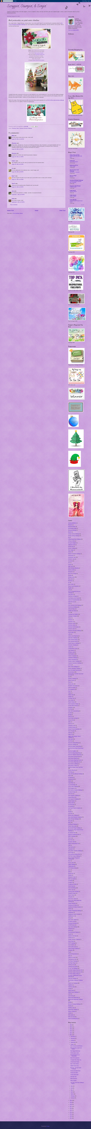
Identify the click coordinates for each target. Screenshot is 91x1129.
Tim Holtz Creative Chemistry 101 (75, 970)
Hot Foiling (70, 772)
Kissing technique (72, 791)
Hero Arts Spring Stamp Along (74, 752)
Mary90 (69, 811)
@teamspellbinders (72, 523)
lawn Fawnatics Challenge (73, 795)
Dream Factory (71, 680)
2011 (71, 1118)
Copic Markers (71, 650)
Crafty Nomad (73, 190)
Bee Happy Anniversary (75, 1050)
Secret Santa (71, 886)
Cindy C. (14, 160)
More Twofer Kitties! (75, 1063)
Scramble (70, 880)
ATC (69, 562)
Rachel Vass (70, 873)
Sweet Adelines (71, 944)
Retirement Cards (71, 877)
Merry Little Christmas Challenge (75, 817)
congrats (70, 646)
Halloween (70, 732)
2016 (71, 1108)
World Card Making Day (73, 1018)
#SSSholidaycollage (72, 528)
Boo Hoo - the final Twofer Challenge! (76, 1068)
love (69, 809)
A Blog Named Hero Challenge (74, 539)
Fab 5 (69, 691)
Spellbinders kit (71, 916)
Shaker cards (71, 889)
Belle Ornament (74, 1078)
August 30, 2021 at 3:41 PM (17, 164)
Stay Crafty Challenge (72, 926)
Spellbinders (70, 912)
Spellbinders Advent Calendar (74, 914)
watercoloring (71, 995)
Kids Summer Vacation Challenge (75, 790)
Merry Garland (73, 1080)
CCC (69, 612)
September (73, 1042)
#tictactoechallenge (72, 530)
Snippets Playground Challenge (74, 910)
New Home (70, 839)
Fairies (69, 692)
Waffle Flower (71, 990)
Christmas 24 (71, 621)
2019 (71, 1102)
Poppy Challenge (71, 864)
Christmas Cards (15, 128)
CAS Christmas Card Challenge (74, 605)
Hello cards (70, 739)
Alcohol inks (70, 546)
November (73, 1038)
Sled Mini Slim (73, 1076)
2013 (71, 1114)
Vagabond (70, 984)
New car (70, 838)
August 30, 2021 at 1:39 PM (17, 156)
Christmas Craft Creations (73, 626)
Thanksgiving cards (72, 959)
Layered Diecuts (71, 797)
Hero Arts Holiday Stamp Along (74, 746)
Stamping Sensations (72, 923)
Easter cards (71, 683)
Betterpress (70, 571)
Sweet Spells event (72, 946)
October (72, 1040)
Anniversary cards (72, 557)
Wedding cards (71, 1007)
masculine (70, 813)
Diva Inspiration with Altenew (76, 1045)
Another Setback (73, 196)
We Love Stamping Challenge (74, 1004)
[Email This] (31, 126)
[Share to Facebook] (35, 126)
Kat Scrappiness (71, 788)
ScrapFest (70, 882)
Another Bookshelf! (74, 1074)
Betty (13, 135)
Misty (69, 822)
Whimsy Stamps (71, 1011)
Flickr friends (71, 700)
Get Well (70, 712)
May (72, 1090)
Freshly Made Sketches (73, 705)
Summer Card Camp (72, 935)
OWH (69, 845)
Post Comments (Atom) (18, 213)
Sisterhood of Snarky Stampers (74, 907)
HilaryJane (14, 143)
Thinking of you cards (72, 966)
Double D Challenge (72, 678)
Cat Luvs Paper (73, 175)
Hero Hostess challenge (73, 763)
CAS (69, 603)
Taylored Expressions (72, 953)
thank (69, 955)
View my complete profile (73, 30)
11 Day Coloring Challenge (73, 533)
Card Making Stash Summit (74, 598)
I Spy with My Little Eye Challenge (75, 773)
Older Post (62, 210)
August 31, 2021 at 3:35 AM (17, 179)
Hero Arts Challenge (72, 744)
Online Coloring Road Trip (73, 843)
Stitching (70, 930)
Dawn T (13, 176)
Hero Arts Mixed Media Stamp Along (75, 748)
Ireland (69, 781)
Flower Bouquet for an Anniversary (75, 1055)
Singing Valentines (72, 903)
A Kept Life (72, 160)
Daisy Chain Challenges (73, 666)
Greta (13, 198)
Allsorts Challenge (72, 548)
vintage (69, 988)
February (73, 1096)
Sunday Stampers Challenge (74, 939)
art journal (70, 560)
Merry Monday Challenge (73, 818)
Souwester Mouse (73, 191)
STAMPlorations (71, 925)
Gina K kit (70, 716)
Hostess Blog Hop (72, 770)
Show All (82, 204)
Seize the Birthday (72, 887)
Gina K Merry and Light (73, 718)
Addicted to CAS (71, 544)
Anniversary (70, 555)
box (69, 582)
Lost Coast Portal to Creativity (74, 808)
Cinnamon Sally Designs (75, 185)
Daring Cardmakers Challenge (74, 668)
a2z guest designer (72, 542)
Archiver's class (71, 559)
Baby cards (70, 566)
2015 (71, 1110)
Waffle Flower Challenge (73, 992)
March (72, 1094)
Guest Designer (71, 730)
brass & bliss (71, 584)
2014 (71, 1112)
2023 (71, 1030)
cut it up (70, 664)
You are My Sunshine (74, 161)
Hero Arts (70, 741)
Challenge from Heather (73, 614)
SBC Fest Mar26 (71, 878)
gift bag (69, 714)
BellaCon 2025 (71, 569)
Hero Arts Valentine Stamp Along (75, 754)
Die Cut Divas (71, 672)
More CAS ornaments (75, 1057)
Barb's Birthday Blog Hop (73, 568)
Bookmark (70, 580)
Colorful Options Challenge (73, 643)
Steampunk (70, 928)
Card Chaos (70, 594)
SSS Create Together (72, 919)
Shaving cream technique (73, 891)
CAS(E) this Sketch (72, 610)
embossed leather (72, 687)
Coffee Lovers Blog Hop (73, 635)
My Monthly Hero (71, 832)
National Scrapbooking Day (73, 834)
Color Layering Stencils (73, 641)
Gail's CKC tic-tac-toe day (73, 711)
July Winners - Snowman (74, 172)
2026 (71, 1025)
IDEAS (69, 775)
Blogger (47, 1126)
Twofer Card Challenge (72, 983)
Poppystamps (71, 866)
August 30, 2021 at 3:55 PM (17, 171)
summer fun (70, 937)
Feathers (70, 696)
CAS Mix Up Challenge (73, 607)
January (72, 1097)
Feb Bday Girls (71, 698)
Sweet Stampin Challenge (73, 948)
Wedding (70, 1005)
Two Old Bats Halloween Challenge (75, 980)
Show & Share (71, 895)
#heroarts (70, 524)
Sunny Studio (71, 941)
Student (69, 934)
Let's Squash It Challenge (73, 799)
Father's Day (70, 694)
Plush (69, 860)
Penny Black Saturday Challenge (75, 850)
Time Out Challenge (72, 978)
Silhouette (70, 896)
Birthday (70, 575)
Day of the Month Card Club (74, 670)
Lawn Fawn (70, 793)
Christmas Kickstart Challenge (25, 128)
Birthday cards (71, 577)
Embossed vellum (74, 1072)
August (72, 1044)
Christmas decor (71, 628)
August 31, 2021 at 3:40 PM (17, 187)
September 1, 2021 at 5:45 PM (18, 194)
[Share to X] (34, 126)
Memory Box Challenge (73, 815)
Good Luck (70, 723)
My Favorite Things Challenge (74, 827)
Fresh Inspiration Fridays (73, 703)
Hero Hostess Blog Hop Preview (74, 760)
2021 (71, 1034)
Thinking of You (71, 964)
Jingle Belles (71, 782)
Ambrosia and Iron (74, 165)
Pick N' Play (70, 852)
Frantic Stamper (71, 702)
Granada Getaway (72, 727)
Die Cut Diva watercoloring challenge (55, 100)
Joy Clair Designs (72, 784)
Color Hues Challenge (72, 637)
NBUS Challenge (71, 836)
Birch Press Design (72, 573)
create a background (72, 659)
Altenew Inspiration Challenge (74, 553)
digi (69, 676)
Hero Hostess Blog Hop (73, 758)
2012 (71, 1116)
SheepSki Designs (72, 893)
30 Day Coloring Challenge (73, 535)
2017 (71, 1106)
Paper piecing (71, 847)
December (73, 1036)
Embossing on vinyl (75, 1052)
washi (69, 993)
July (72, 1086)
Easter (69, 682)
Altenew (70, 551)
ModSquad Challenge (72, 824)
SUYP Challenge (71, 943)
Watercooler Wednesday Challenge (75, 999)
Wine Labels (70, 1014)
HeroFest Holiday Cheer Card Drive (75, 767)
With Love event (71, 1016)
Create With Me (73, 199)
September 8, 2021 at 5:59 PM (18, 202)
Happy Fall (70, 734)
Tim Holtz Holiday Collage (73, 973)
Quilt (69, 871)
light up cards (71, 802)
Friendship (70, 707)
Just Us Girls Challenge (73, 786)
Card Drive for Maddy (72, 596)
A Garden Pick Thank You (76, 1059)
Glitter (69, 721)
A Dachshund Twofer (75, 1061)
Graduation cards (71, 725)
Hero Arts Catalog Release (73, 742)
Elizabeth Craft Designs (73, 685)
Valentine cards (71, 986)
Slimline (70, 908)
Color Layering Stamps (73, 639)
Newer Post (10, 210)
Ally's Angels (71, 550)
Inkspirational (71, 779)
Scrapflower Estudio (72, 884)
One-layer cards (71, 841)
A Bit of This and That (74, 155)
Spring (69, 917)
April (72, 1092)
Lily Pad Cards (71, 804)
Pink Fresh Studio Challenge (74, 856)
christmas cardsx (71, 625)
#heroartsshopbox (72, 526)
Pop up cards (71, 862)
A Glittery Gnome (73, 187)
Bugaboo (70, 587)
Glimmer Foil (71, 720)
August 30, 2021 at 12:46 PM (18, 139)
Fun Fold (70, 709)
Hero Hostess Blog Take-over (74, 761)
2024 (71, 1028)
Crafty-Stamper (73, 195)
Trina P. (13, 183)
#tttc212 (70, 532)
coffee (69, 634)
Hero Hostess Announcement (74, 756)
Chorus (69, 617)
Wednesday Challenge (72, 1009)
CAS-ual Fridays (71, 608)
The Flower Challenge (72, 961)
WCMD (69, 1002)
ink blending (70, 777)
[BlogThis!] (33, 126)
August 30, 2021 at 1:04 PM (17, 149)
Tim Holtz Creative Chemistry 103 (75, 971)
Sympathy (70, 950)
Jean (13, 191)
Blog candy (70, 578)
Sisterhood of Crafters (72, 905)
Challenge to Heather (72, 616)
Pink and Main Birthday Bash (74, 854)
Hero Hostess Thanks (72, 765)
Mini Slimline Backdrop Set (40, 54)
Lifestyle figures (71, 800)
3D (68, 537)
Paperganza (70, 848)
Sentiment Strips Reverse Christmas (38, 60)
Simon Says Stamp (72, 898)
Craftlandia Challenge (72, 657)
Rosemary (14, 153)
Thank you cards (71, 957)
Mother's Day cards (72, 826)
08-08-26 (71, 176)
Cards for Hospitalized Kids (73, 599)
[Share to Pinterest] (37, 126)
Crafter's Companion (72, 655)
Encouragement (71, 689)
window (69, 1013)
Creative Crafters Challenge (74, 661)
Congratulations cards (72, 648)
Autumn (69, 564)
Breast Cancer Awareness (73, 586)
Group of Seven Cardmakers (74, 729)
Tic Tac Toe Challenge (72, 968)
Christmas (70, 619)
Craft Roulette (71, 653)
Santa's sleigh (72, 166)
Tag (69, 952)
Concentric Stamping (72, 644)
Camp (69, 589)
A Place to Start (71, 541)
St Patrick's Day (71, 921)
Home (36, 210)
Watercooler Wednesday (73, 997)
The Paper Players (72, 962)
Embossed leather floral (75, 1070)
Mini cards (70, 820)
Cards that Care (71, 601)
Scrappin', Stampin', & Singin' (26, 6)
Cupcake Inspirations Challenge (74, 663)
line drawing (70, 806)
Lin (12, 168)
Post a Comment (13, 204)
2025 (71, 1027)
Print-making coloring (72, 868)
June (72, 1088)
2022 (71, 1032)
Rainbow (70, 875)
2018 (71, 1104)
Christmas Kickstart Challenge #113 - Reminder (75, 182)
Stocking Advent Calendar (73, 932)
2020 (71, 1100)
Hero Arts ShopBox (72, 751)
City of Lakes (71, 632)
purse (69, 869)
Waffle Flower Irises (75, 1065)
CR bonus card (71, 652)
